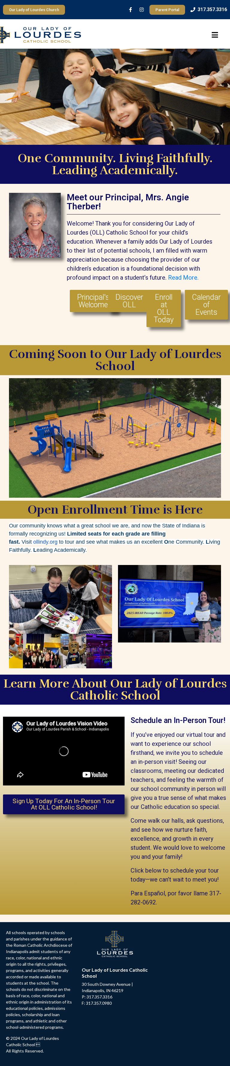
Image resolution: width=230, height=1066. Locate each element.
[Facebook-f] (130, 9)
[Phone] (193, 9)
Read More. (183, 277)
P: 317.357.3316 (97, 996)
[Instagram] (141, 9)
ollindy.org (45, 542)
